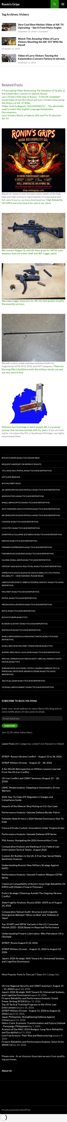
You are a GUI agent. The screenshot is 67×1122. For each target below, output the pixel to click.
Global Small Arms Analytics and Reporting (26, 560)
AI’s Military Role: (11, 483)
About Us (7, 1070)
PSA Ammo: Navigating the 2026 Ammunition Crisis (29, 840)
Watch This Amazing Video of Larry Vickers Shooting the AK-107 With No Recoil (40, 41)
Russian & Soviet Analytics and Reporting (25, 623)
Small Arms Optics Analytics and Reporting (26, 502)
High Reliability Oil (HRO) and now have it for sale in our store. (32, 201)
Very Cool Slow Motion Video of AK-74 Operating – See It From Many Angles (41, 26)
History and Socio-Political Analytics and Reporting (31, 566)
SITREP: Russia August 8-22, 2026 (20, 942)
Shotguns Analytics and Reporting (21, 630)
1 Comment (42, 31)
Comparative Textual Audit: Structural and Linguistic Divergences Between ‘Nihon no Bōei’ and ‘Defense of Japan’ (30, 914)
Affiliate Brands (11, 477)
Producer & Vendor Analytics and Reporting (27, 604)
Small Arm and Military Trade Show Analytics (27, 646)
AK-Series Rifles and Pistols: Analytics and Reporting (31, 489)
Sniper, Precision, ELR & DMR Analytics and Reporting (31, 652)
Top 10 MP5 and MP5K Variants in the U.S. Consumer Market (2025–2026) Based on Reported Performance (30, 926)
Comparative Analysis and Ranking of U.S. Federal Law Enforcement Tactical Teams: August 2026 (30, 848)
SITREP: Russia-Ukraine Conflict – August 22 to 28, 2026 (32, 756)
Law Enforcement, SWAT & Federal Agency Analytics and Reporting (33, 584)
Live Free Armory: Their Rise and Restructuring (27, 1035)
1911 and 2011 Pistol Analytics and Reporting (27, 470)
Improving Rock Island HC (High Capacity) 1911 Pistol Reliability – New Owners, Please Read (31, 574)
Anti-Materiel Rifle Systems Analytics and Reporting (31, 509)
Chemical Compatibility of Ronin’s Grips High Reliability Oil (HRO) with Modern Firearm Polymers (33, 885)
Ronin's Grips (11, 4)
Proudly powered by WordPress (16, 1110)
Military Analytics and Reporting (20, 591)
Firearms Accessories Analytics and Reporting (28, 553)
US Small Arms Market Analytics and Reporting (28, 687)
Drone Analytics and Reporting (19, 541)
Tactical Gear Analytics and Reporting (23, 680)
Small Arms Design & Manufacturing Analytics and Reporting (30, 638)
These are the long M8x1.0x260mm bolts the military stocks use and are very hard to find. (33, 369)
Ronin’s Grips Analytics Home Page (21, 458)
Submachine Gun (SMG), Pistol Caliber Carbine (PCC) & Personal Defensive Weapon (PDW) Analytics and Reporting (30, 671)
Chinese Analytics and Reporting (20, 521)
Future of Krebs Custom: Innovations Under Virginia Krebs (33, 827)
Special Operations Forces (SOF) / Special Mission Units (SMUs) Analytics (31, 660)
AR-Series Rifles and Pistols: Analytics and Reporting (31, 515)
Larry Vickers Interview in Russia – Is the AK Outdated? (31, 96)
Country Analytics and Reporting (21, 528)
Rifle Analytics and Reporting (18, 611)
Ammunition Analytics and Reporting (23, 496)
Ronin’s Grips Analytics (14, 617)
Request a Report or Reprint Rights (21, 464)
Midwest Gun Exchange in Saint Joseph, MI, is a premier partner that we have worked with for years (31, 428)
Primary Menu (63, 4)
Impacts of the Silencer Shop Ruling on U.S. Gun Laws (30, 806)
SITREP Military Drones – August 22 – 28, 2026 (27, 762)
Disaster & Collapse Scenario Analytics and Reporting (32, 534)
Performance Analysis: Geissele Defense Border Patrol (31, 812)
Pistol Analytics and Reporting (19, 598)
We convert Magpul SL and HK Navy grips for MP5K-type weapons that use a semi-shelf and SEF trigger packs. (32, 252)
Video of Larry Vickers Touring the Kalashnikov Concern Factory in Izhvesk (41, 57)
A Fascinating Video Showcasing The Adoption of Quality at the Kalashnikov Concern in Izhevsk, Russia (33, 92)
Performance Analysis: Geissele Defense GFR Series (29, 834)
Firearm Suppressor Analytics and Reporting (27, 547)
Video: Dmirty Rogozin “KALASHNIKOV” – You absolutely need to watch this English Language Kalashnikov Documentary (33, 109)
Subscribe (9, 725)
